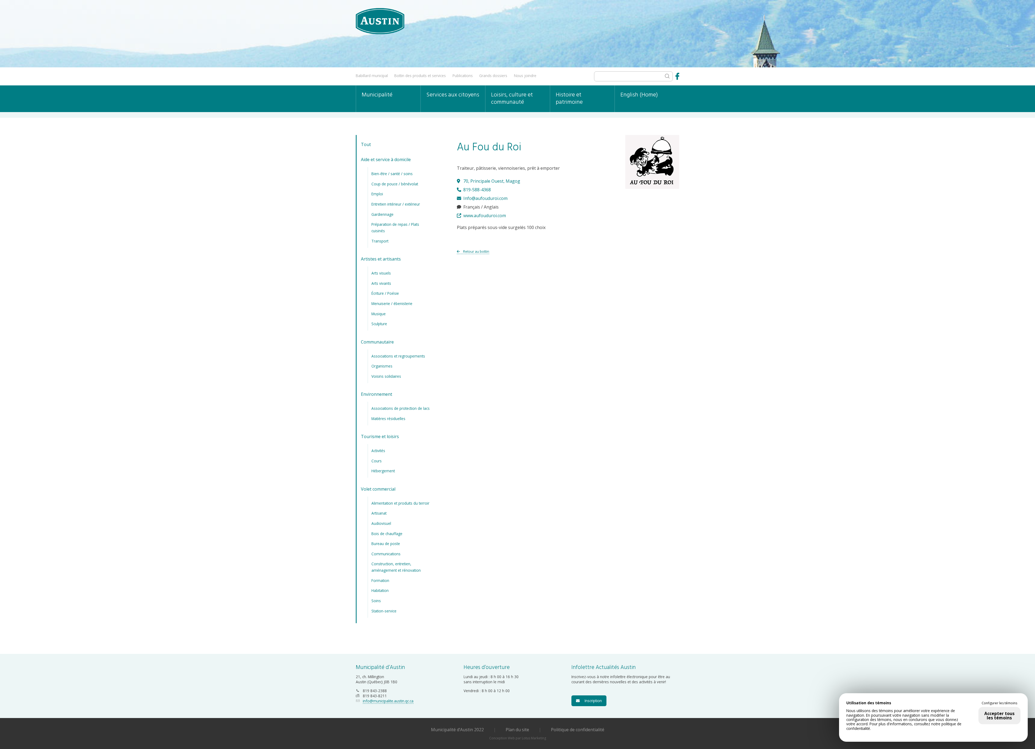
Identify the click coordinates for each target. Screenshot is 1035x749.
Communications (386, 553)
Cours (376, 460)
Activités (378, 450)
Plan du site (517, 730)
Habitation (380, 590)
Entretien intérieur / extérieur (395, 204)
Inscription (591, 700)
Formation (380, 580)
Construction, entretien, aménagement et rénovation (396, 567)
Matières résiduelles (388, 418)
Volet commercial (378, 489)
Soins (376, 600)
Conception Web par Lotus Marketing (517, 738)
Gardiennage (382, 214)
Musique (378, 313)
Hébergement (383, 470)
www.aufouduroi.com (484, 216)
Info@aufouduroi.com (485, 198)
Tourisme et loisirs (380, 436)
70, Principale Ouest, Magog (491, 181)
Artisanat (379, 513)
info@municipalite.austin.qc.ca (388, 700)
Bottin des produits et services (420, 75)
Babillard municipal (372, 75)
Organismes (381, 366)
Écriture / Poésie (385, 293)
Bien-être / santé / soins (392, 173)
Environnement (376, 394)
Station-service (383, 610)
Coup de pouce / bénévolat (394, 183)
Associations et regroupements (398, 356)
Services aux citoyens (452, 95)
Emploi (377, 193)
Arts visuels (381, 273)
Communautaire (377, 342)
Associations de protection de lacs (400, 408)
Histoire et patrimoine (569, 98)
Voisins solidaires (386, 376)
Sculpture (379, 323)
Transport (379, 241)
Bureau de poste (385, 543)
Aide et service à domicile (386, 159)
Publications (463, 75)
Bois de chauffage (386, 533)
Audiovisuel (381, 523)
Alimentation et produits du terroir (400, 503)
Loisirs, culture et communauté (512, 98)
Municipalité (377, 95)
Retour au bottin (475, 251)
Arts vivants (381, 283)
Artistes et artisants (381, 259)
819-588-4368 (476, 190)
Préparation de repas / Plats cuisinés (395, 227)
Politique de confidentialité (577, 730)
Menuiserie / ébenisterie (391, 303)
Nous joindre (525, 75)
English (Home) (639, 95)
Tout (366, 144)
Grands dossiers (493, 75)
